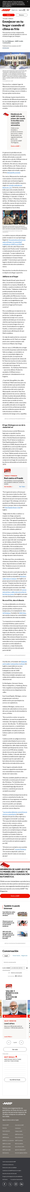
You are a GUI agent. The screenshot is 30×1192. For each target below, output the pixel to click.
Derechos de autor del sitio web (9, 1173)
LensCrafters (9, 1024)
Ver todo (22, 486)
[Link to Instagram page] (16, 1184)
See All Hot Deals (15, 1079)
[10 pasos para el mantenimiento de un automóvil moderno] (22, 923)
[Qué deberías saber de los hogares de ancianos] (22, 914)
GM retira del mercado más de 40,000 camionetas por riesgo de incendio (8, 935)
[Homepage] (6, 10)
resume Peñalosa (20, 849)
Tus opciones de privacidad (16, 1179)
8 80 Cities (22, 613)
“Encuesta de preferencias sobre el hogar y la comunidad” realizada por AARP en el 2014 (14, 242)
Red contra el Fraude (13, 478)
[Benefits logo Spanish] (7, 472)
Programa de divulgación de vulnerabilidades (12, 1176)
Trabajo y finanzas (10, 475)
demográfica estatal (13, 172)
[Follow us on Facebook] (4, 1184)
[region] (15, 965)
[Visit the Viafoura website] (18, 976)
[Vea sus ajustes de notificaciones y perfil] (27, 968)
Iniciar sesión (16, 955)
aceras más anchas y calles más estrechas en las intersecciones (14, 592)
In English (5, 48)
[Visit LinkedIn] (22, 1184)
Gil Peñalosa (6, 613)
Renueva (21, 15)
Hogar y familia (8, 18)
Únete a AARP (15, 146)
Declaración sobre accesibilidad (9, 1167)
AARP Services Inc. (19, 1134)
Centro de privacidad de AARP (9, 1161)
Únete (8, 15)
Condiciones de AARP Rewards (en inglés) (11, 1170)
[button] (9, 1042)
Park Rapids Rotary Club (12, 507)
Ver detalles (8, 486)
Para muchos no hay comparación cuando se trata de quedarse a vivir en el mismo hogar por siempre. (14, 34)
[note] (15, 76)
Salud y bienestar (10, 1021)
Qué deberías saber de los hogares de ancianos (8, 913)
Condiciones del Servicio (8, 1164)
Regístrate (15, 10)
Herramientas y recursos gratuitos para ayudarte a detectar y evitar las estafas (14, 482)
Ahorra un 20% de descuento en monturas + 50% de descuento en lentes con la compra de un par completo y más (13, 1027)
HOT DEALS (9, 1057)
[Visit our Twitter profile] (10, 1184)
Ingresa (21, 10)
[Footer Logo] (15, 1103)
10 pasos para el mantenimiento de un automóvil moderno (8, 923)
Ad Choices (5, 1179)
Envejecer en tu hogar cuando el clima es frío (13, 25)
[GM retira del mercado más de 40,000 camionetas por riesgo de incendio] (22, 935)
